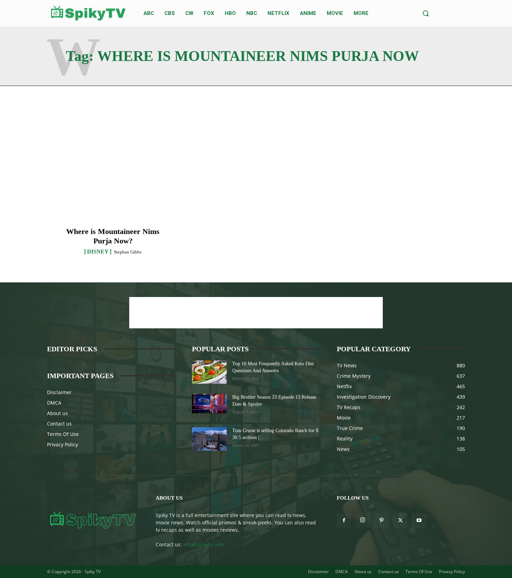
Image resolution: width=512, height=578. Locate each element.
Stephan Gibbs (127, 252)
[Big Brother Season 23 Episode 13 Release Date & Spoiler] (209, 403)
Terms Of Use (63, 434)
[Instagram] (363, 520)
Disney (98, 252)
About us (57, 413)
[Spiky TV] (88, 13)
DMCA (54, 402)
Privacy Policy (62, 444)
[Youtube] (419, 521)
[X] (400, 521)
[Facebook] (344, 521)
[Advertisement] (256, 312)
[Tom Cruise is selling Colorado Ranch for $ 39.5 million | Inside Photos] (209, 439)
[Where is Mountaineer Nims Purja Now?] (113, 180)
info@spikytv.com (203, 544)
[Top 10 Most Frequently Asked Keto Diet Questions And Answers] (209, 372)
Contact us (59, 423)
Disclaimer (59, 392)
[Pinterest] (381, 521)
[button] (426, 13)
